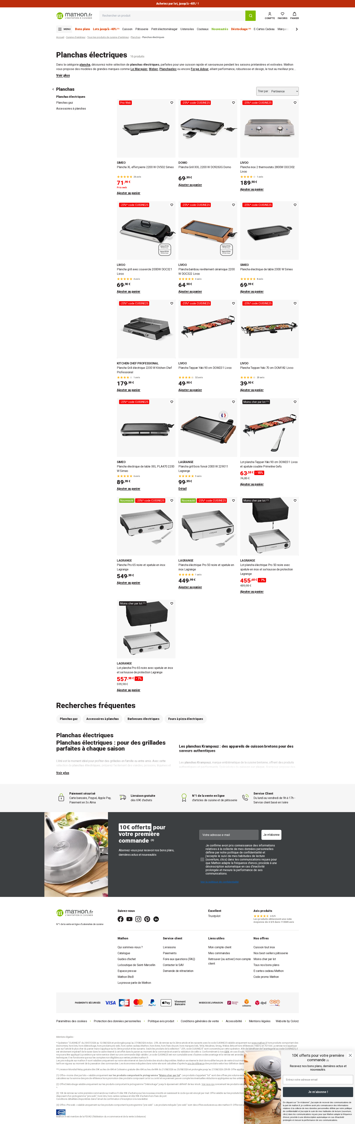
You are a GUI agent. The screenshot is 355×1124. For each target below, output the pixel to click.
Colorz (295, 1021)
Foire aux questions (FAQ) (179, 959)
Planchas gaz (64, 102)
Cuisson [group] (127, 29)
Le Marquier (139, 69)
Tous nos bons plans (266, 965)
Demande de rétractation (178, 971)
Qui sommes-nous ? (130, 947)
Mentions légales (260, 1021)
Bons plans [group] (82, 29)
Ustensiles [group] (187, 29)
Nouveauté (126, 500)
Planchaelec (168, 69)
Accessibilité (234, 1021)
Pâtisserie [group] (141, 29)
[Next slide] (291, 30)
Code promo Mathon (266, 977)
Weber (153, 69)
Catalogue (124, 953)
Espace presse (127, 971)
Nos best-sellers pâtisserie (270, 953)
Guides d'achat (127, 959)
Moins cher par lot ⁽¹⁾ (256, 402)
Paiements (169, 953)
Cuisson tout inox (264, 947)
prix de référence (94, 1078)
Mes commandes (219, 953)
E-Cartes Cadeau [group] (264, 29)
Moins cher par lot (264, 959)
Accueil (60, 37)
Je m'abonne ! (318, 1092)
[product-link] (146, 147)
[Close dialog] (350, 1055)
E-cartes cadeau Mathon (268, 971)
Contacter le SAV (173, 965)
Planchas (135, 37)
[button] (294, 16)
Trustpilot (214, 916)
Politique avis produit (161, 1021)
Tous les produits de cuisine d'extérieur (108, 37)
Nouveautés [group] (220, 29)
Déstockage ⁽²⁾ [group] (241, 29)
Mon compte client (219, 947)
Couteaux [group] (203, 29)
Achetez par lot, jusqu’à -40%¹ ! (177, 3)
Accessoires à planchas (71, 108)
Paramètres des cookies (71, 1021)
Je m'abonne (271, 834)
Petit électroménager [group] (164, 29)
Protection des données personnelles (117, 1021)
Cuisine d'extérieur (75, 37)
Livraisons (169, 947)
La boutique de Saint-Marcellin (136, 965)
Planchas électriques (70, 96)
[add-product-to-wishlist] (171, 102)
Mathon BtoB (126, 977)
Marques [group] (283, 29)
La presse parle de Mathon (134, 982)
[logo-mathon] (74, 15)
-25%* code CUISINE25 (196, 102)
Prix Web (125, 102)
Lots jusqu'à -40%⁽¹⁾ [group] (106, 29)
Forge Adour (200, 69)
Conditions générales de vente (200, 1021)
